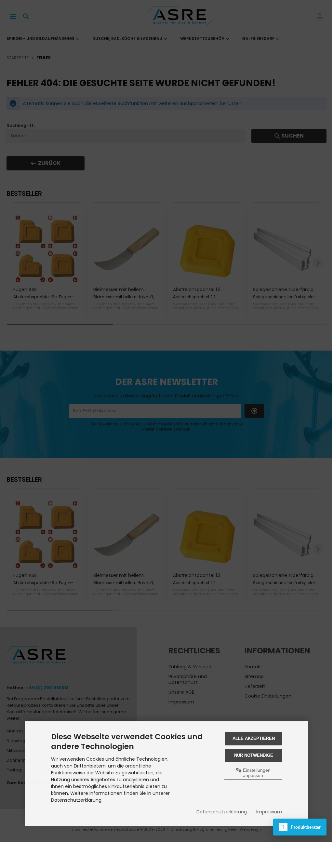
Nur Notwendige (253, 755)
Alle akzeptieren (254, 738)
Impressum (269, 812)
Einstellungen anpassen (256, 773)
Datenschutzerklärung (221, 812)
